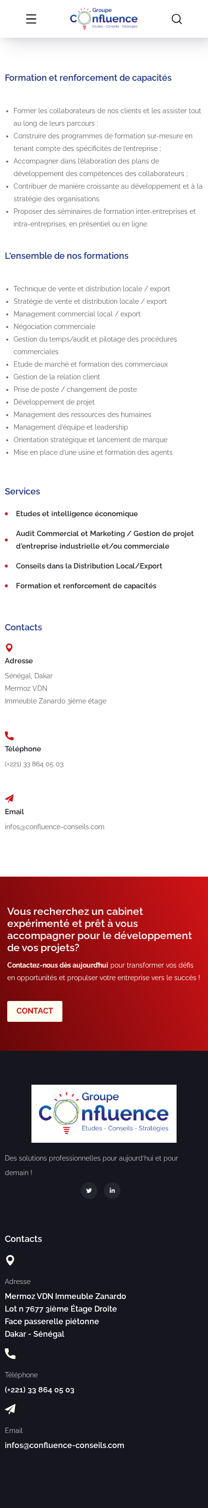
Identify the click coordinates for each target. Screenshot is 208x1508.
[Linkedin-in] (112, 1190)
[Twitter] (89, 1190)
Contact (34, 1010)
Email (14, 811)
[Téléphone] (9, 736)
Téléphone (23, 749)
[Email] (9, 798)
